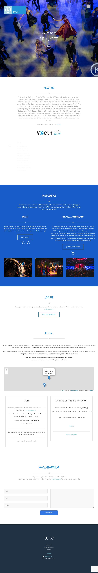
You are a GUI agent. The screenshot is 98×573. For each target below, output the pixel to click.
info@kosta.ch (49, 309)
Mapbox (92, 390)
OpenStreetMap (74, 390)
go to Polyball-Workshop (73, 247)
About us (49, 46)
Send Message (49, 512)
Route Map (49, 553)
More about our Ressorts (49, 314)
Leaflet (62, 390)
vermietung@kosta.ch (31, 410)
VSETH (59, 124)
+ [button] (6, 370)
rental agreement (71, 435)
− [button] (6, 373)
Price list (71, 426)
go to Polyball (25, 237)
